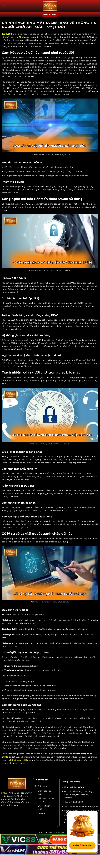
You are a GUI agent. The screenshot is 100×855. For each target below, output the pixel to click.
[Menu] (3, 6)
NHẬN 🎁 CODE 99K (82, 845)
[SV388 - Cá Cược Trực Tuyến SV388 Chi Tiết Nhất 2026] (50, 6)
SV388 (4, 793)
